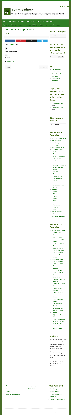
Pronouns (55, 207)
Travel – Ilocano (57, 237)
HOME (5, 21)
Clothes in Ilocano (58, 263)
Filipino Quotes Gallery (58, 147)
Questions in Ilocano (58, 306)
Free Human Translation (52, 25)
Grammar (54, 189)
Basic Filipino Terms (57, 149)
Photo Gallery (40, 21)
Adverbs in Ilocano (58, 317)
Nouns (54, 200)
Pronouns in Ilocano (58, 321)
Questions (56, 183)
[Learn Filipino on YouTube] (68, 6)
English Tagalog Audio (58, 107)
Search (61, 56)
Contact (8, 391)
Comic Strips (49, 21)
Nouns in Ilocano (57, 323)
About (7, 385)
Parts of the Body (57, 176)
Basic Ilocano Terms (57, 259)
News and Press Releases (13, 394)
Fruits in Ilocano (57, 270)
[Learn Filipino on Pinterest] (65, 6)
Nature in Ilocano (57, 288)
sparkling (43, 67)
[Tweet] (31, 41)
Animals (55, 151)
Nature (55, 169)
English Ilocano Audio (57, 103)
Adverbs (55, 191)
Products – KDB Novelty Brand (34, 25)
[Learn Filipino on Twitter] (62, 6)
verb (13, 61)
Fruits (54, 160)
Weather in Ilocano (58, 310)
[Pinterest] (21, 41)
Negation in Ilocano (58, 326)
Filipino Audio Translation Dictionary (13, 25)
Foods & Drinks (57, 158)
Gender (55, 163)
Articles (55, 196)
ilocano (9, 61)
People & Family (57, 178)
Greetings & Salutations (59, 165)
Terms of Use (31, 388)
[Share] (10, 41)
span (8, 67)
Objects (55, 174)
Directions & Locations (59, 156)
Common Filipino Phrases (16, 21)
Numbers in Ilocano (58, 290)
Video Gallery (30, 21)
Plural (54, 203)
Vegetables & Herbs (58, 185)
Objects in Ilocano (58, 292)
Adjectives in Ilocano (58, 315)
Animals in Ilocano (58, 261)
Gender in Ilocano (57, 277)
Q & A (7, 388)
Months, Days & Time (59, 167)
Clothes (55, 154)
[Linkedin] (42, 41)
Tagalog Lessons (56, 140)
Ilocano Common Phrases (59, 230)
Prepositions (56, 205)
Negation (55, 198)
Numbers (55, 171)
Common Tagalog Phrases (59, 138)
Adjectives (56, 194)
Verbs (54, 209)
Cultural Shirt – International (57, 399)
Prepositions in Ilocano (59, 319)
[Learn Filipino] (36, 12)
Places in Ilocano (57, 303)
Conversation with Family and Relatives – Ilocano (59, 255)
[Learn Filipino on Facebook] (60, 6)
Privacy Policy (32, 385)
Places (55, 180)
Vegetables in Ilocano (59, 308)
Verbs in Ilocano (57, 328)
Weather (55, 187)
